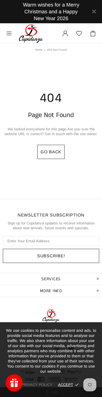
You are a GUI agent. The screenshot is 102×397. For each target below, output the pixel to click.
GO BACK (51, 151)
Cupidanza (31, 33)
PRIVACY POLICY (37, 385)
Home (39, 49)
